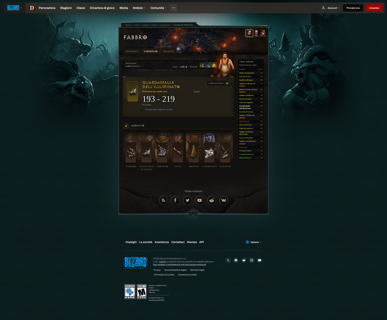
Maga (178, 166)
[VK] (223, 200)
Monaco (193, 166)
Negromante (209, 166)
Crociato (162, 166)
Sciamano (225, 166)
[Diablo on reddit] (211, 200)
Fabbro (135, 37)
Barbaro (131, 166)
